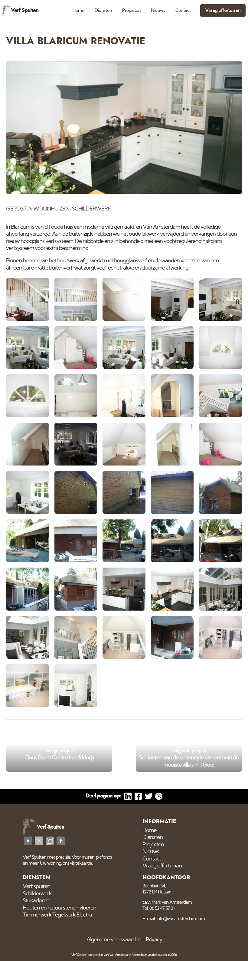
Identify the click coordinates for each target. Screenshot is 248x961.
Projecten (131, 10)
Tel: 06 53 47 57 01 (158, 908)
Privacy (154, 940)
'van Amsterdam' (120, 954)
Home (78, 10)
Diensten (103, 10)
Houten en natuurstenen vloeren (59, 908)
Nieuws (158, 10)
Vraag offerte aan (222, 10)
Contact (183, 10)
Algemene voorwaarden (113, 940)
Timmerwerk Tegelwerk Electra (57, 915)
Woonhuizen (51, 209)
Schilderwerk (91, 209)
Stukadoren (36, 900)
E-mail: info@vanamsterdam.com (173, 918)
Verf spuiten (36, 886)
